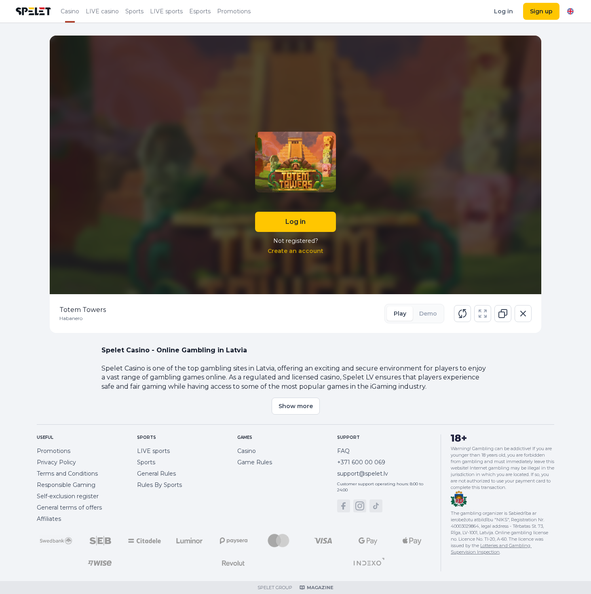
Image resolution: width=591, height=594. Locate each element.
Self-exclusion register (68, 496)
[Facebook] (343, 505)
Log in (503, 11)
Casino (70, 11)
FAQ (343, 451)
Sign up (541, 11)
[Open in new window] (502, 313)
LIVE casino (102, 11)
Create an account (295, 251)
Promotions (234, 11)
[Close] (523, 313)
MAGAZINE (320, 587)
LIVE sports (166, 11)
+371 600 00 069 (361, 462)
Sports (134, 11)
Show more (296, 406)
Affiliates (49, 518)
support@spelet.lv (362, 473)
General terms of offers (69, 507)
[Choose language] (570, 11)
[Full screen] (482, 313)
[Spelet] (33, 11)
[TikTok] (375, 505)
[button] (462, 313)
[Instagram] (359, 505)
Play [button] (400, 313)
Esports (200, 11)
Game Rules (254, 462)
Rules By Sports (159, 485)
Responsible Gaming (66, 485)
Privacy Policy (56, 462)
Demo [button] (428, 313)
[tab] (400, 313)
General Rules (156, 473)
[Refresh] (462, 313)
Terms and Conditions (67, 473)
